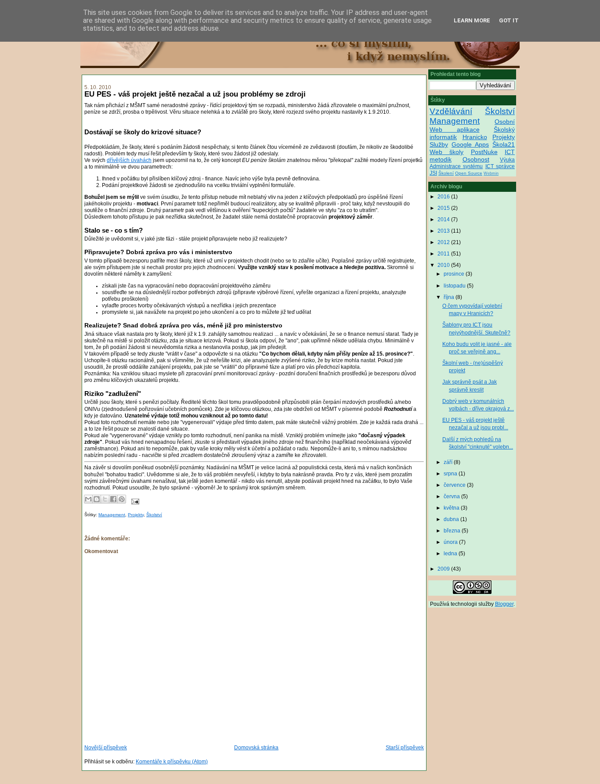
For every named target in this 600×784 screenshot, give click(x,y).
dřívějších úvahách (129, 160)
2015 (444, 208)
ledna (451, 553)
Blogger (504, 604)
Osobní (505, 121)
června (452, 496)
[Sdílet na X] (105, 499)
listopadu (455, 285)
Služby (439, 144)
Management (111, 514)
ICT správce (500, 166)
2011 (444, 253)
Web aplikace (455, 129)
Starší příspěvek (405, 747)
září (449, 462)
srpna (451, 473)
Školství (154, 514)
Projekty (136, 514)
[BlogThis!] (96, 499)
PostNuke (484, 151)
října (449, 297)
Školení (446, 173)
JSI (433, 173)
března (453, 530)
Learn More (472, 20)
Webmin (491, 173)
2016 (444, 196)
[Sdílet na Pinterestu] (121, 499)
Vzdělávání (451, 111)
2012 (444, 242)
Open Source (468, 173)
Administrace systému (456, 166)
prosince (455, 274)
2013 (444, 231)
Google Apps (470, 144)
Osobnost (476, 159)
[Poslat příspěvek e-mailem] (134, 501)
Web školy (446, 151)
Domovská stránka (256, 747)
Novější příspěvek (105, 747)
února (451, 542)
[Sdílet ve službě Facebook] (113, 499)
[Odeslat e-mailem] (88, 499)
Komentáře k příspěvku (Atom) (172, 761)
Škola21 (503, 144)
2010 (444, 265)
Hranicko (475, 136)
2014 (444, 219)
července (455, 485)
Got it (509, 20)
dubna (452, 519)
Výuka (507, 159)
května (452, 508)
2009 (444, 569)
